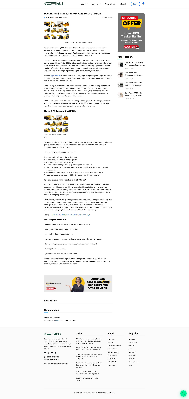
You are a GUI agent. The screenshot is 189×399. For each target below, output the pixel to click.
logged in (57, 320)
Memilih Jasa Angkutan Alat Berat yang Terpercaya (71, 215)
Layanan (95, 4)
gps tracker (55, 76)
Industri (82, 4)
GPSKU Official (50, 17)
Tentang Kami (110, 4)
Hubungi (122, 4)
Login (135, 4)
